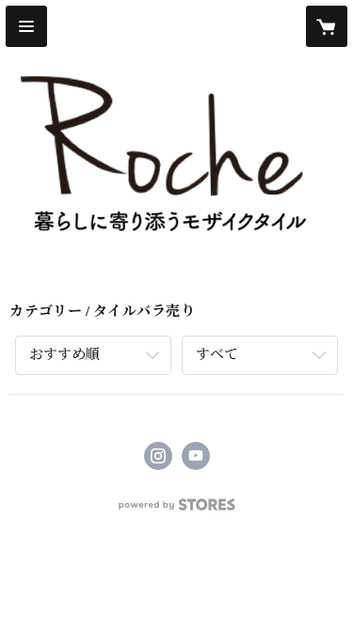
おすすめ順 (64, 354)
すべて (217, 354)
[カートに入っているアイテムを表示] (326, 26)
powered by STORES (177, 509)
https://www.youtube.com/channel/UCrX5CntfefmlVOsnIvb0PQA (196, 456)
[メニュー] (26, 26)
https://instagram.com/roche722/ (158, 456)
